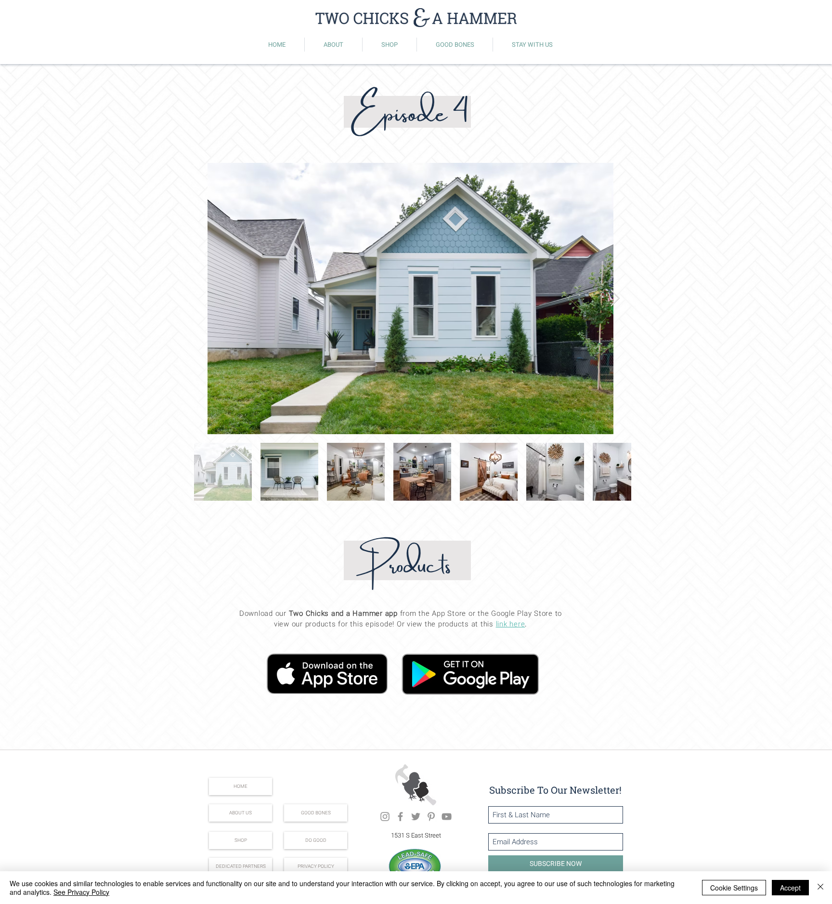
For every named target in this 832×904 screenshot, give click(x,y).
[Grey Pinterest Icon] (431, 817)
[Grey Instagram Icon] (385, 817)
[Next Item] (615, 298)
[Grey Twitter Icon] (416, 817)
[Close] (820, 887)
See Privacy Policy (81, 892)
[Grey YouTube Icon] (447, 817)
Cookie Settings (734, 887)
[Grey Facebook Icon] (400, 817)
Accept (790, 887)
